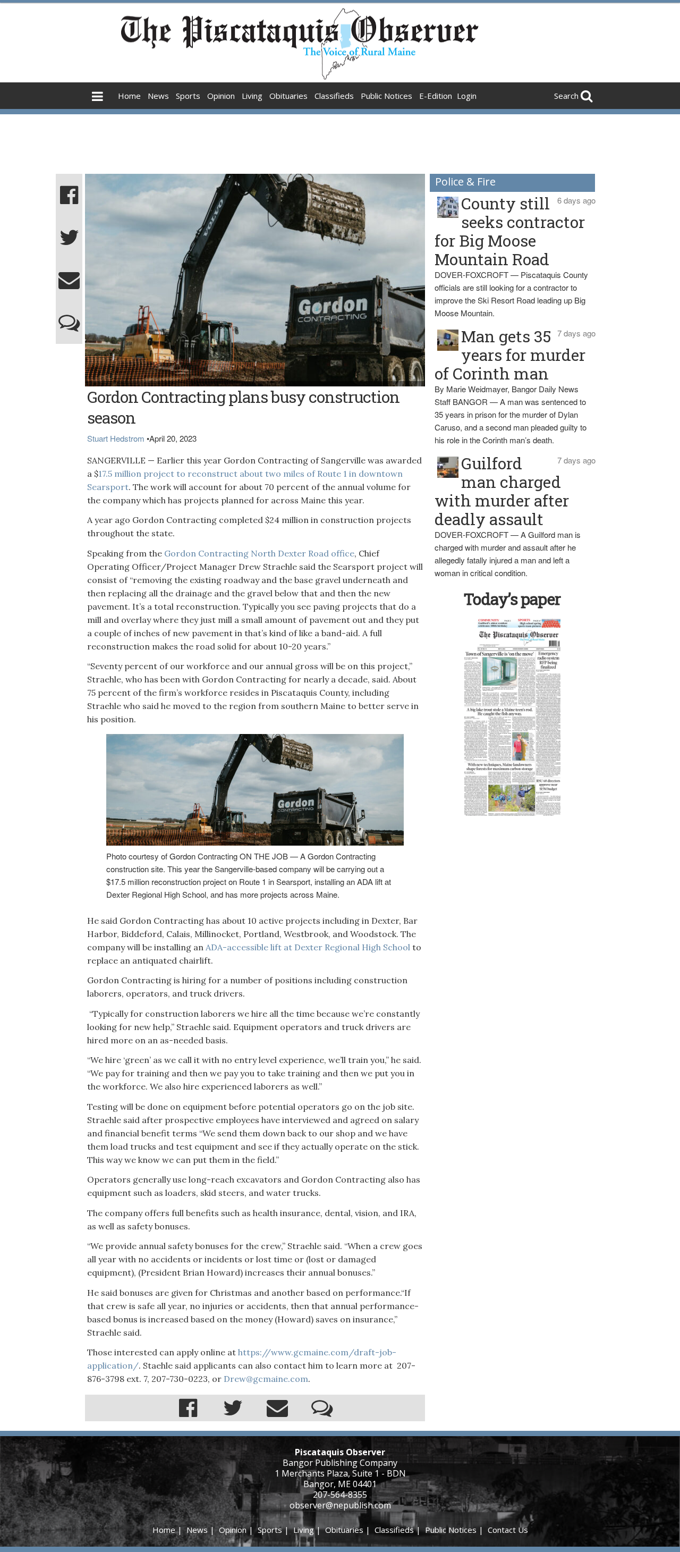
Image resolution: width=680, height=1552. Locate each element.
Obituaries (288, 95)
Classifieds (334, 95)
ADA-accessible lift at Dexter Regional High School (309, 947)
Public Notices (386, 95)
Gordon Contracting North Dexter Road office (259, 553)
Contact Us (508, 1529)
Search (566, 95)
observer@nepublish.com (340, 1505)
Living (252, 95)
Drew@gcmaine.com (266, 1378)
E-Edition (435, 95)
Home (129, 95)
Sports (188, 95)
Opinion (221, 95)
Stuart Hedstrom (115, 438)
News (158, 95)
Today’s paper (512, 598)
